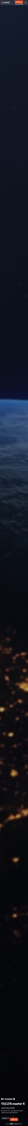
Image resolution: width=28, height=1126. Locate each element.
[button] (7, 1124)
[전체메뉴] (25, 2)
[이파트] (5, 3)
